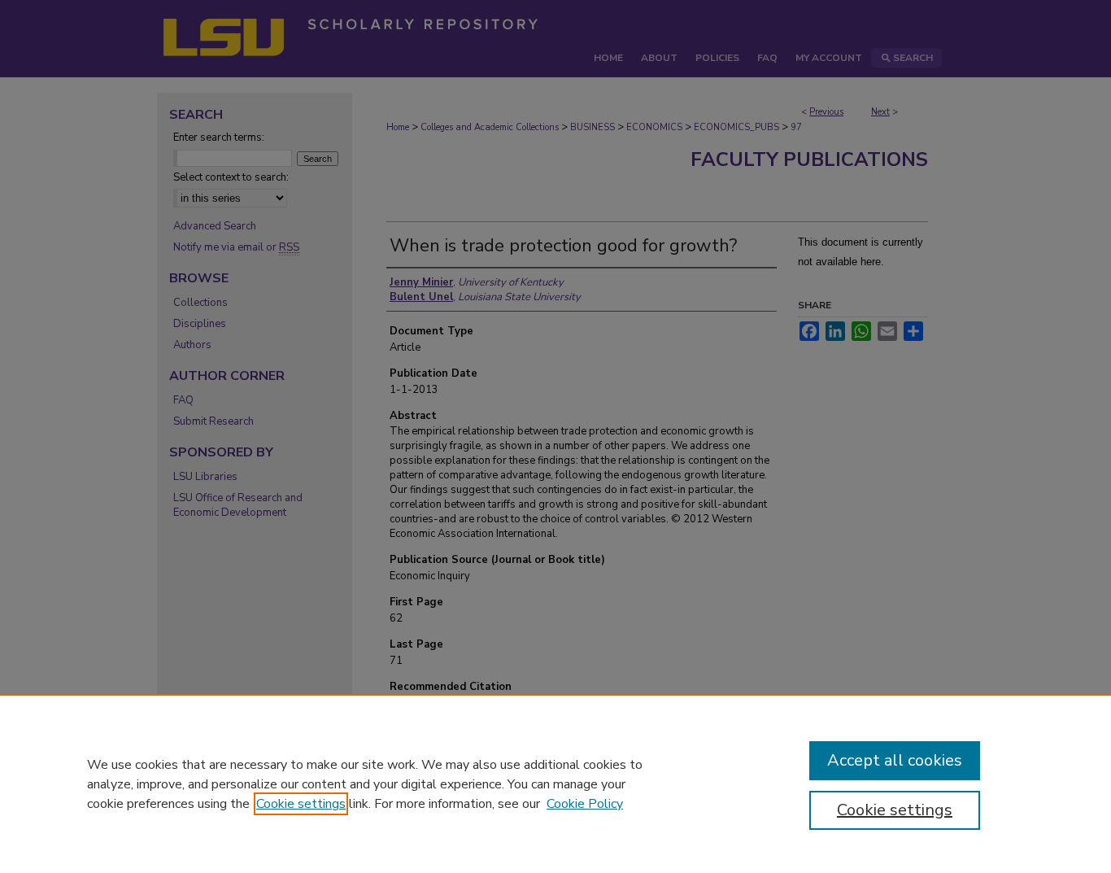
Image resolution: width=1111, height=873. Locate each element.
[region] (555, 783)
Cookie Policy (585, 804)
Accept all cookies (894, 760)
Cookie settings (301, 804)
